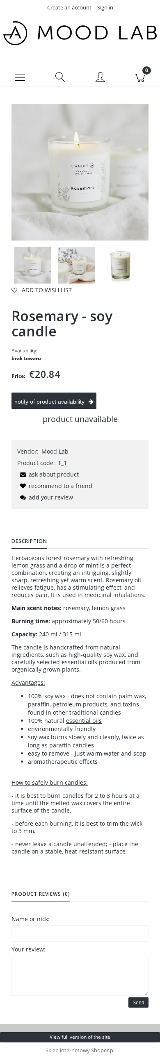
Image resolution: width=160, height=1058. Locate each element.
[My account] (100, 77)
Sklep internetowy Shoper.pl (80, 1050)
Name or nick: (30, 919)
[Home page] (80, 33)
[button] (20, 76)
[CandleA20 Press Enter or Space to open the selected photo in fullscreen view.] (80, 172)
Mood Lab (55, 451)
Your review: (28, 949)
